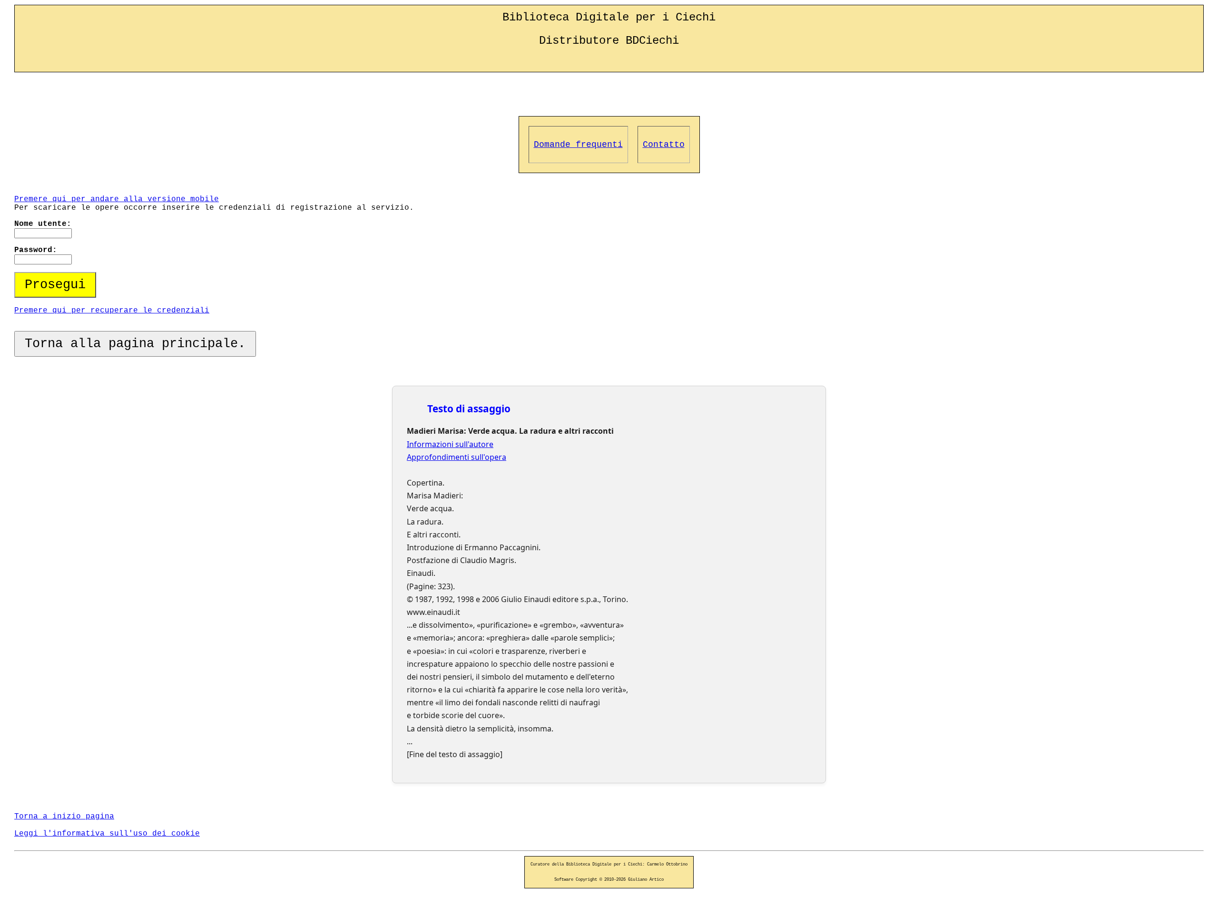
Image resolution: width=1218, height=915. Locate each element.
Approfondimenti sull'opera (456, 457)
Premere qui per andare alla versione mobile (116, 199)
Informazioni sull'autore (450, 444)
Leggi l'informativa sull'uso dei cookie (107, 833)
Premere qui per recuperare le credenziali (111, 310)
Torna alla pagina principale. (135, 344)
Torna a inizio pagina (64, 816)
